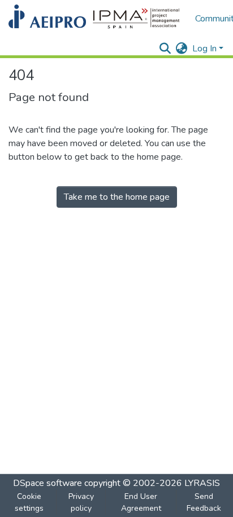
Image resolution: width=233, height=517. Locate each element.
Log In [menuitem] (204, 48)
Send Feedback (204, 502)
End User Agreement (141, 502)
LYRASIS (202, 483)
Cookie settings (29, 502)
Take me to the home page (117, 197)
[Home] (96, 19)
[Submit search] (165, 48)
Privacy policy (81, 502)
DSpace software (47, 483)
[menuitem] (182, 48)
